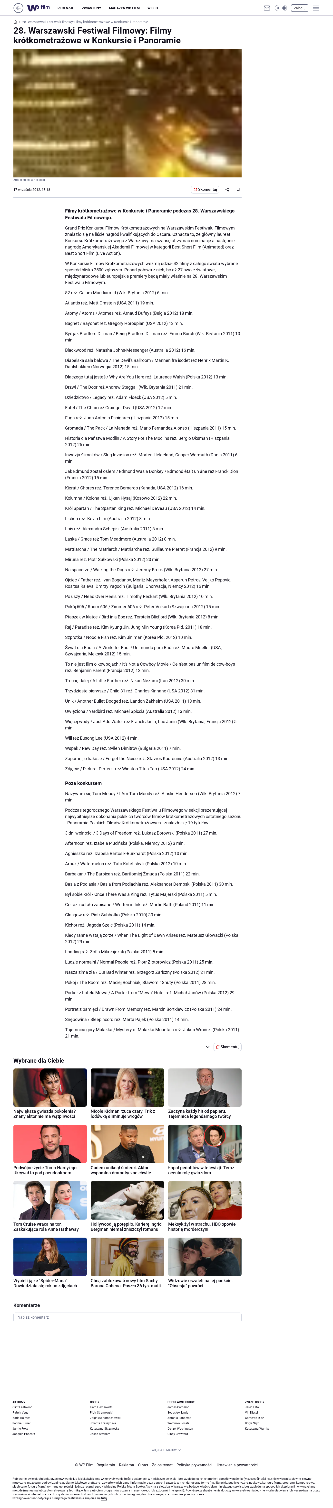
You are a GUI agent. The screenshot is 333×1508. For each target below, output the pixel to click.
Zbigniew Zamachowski (105, 1418)
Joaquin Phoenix (23, 1434)
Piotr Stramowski (101, 1412)
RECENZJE (66, 8)
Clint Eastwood (22, 1407)
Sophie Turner (21, 1423)
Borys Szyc (252, 1423)
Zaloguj (299, 8)
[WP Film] (42, 8)
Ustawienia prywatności (236, 1465)
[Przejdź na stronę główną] (18, 11)
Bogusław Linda (177, 1412)
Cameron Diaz (254, 1418)
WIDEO (152, 8)
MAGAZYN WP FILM (124, 8)
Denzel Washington (180, 1428)
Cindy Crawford (177, 1434)
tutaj (104, 1498)
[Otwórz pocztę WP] (267, 8)
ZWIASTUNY (91, 8)
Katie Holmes (21, 1418)
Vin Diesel (251, 1412)
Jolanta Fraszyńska (103, 1423)
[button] (281, 8)
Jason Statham (100, 1434)
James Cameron (178, 1407)
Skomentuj (207, 189)
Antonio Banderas (179, 1418)
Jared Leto (252, 1407)
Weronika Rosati (178, 1423)
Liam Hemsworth (101, 1407)
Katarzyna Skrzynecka (104, 1428)
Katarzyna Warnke (257, 1428)
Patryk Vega (20, 1412)
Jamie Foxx (20, 1428)
